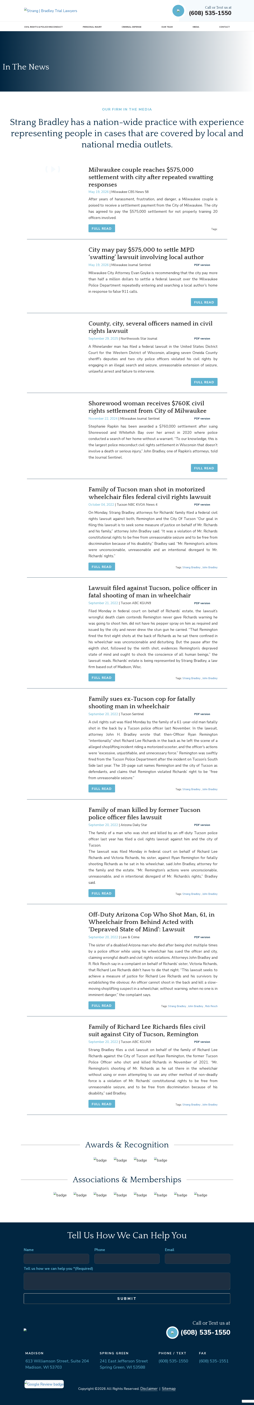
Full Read (102, 229)
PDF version (202, 265)
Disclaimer (149, 1388)
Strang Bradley (191, 567)
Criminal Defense (131, 27)
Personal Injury (92, 27)
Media (196, 27)
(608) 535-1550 (210, 13)
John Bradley (210, 567)
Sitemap (169, 1388)
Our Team (167, 27)
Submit (127, 1298)
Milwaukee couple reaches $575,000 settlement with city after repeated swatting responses (150, 177)
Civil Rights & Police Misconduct (43, 27)
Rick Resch (211, 1006)
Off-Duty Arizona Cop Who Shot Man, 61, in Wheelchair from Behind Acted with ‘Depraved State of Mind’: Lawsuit (151, 922)
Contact (224, 27)
